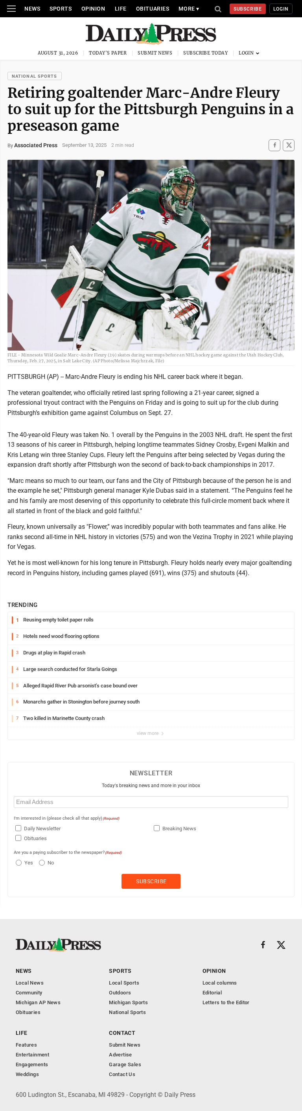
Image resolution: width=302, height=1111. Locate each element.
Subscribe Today (205, 53)
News (32, 8)
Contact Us (122, 1074)
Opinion (93, 8)
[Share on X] (288, 145)
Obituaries (152, 8)
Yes (27, 863)
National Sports (34, 76)
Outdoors (120, 993)
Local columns (220, 983)
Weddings (27, 1074)
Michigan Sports (128, 1002)
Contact (122, 1033)
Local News (30, 983)
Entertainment (32, 1055)
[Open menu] (11, 9)
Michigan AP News (38, 1002)
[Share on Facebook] (274, 145)
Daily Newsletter (42, 828)
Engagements (32, 1064)
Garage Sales (125, 1064)
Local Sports (124, 983)
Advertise (120, 1055)
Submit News (155, 53)
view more (148, 733)
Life (121, 8)
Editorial (212, 993)
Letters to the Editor (226, 1002)
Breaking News (179, 828)
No (51, 863)
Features (26, 1045)
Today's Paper (108, 53)
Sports (61, 8)
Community (29, 993)
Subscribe (248, 9)
